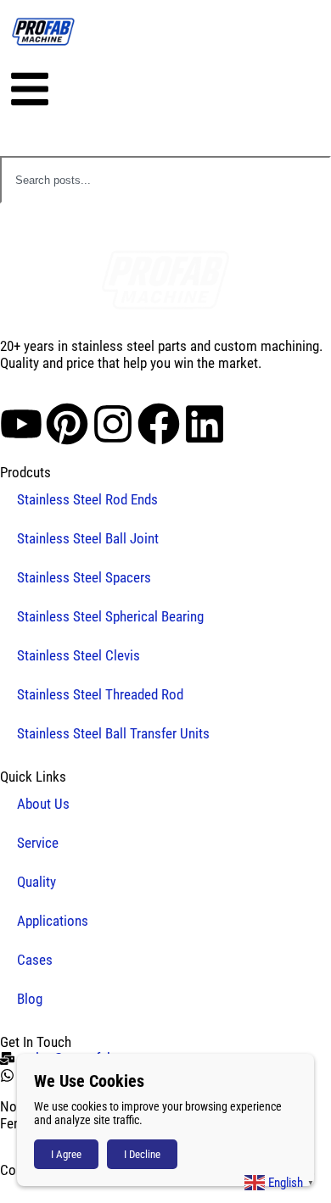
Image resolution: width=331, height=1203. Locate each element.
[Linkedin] (204, 424)
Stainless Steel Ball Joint (88, 538)
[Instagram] (113, 424)
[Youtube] (21, 424)
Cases (35, 959)
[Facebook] (158, 424)
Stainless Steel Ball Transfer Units (113, 733)
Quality (36, 881)
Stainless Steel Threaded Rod (100, 694)
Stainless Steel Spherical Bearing (110, 616)
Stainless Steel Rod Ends (87, 499)
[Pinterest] (67, 424)
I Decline (142, 1154)
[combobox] (165, 179)
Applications (52, 920)
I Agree (66, 1154)
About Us (43, 803)
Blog (29, 998)
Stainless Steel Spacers (84, 577)
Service (38, 842)
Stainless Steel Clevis (78, 655)
